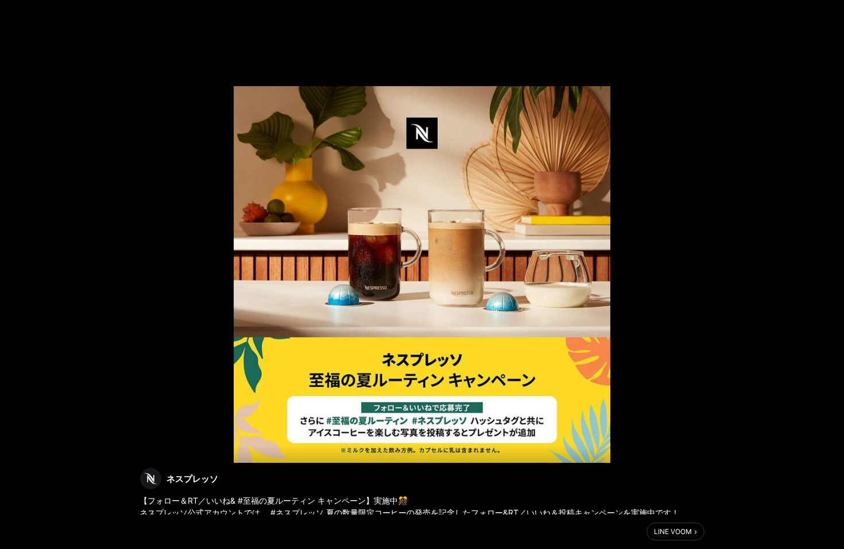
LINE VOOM (673, 531)
